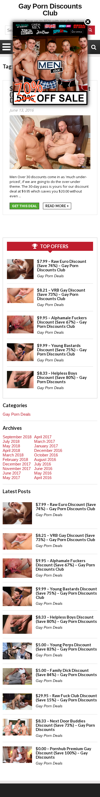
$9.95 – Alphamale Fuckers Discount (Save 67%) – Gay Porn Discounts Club (62, 322)
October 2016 (46, 455)
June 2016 (43, 468)
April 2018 (11, 450)
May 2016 (42, 473)
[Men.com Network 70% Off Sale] (50, 22)
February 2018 (15, 459)
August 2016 (45, 459)
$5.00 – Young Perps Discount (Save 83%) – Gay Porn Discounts (66, 646)
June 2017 (12, 473)
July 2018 (11, 441)
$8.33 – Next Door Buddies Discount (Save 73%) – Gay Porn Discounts (65, 725)
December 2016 (48, 450)
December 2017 (17, 464)
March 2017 (44, 441)
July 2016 (42, 464)
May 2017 (11, 477)
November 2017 (17, 468)
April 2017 (42, 437)
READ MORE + (57, 206)
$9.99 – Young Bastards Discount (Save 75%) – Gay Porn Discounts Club (62, 349)
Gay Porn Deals (50, 276)
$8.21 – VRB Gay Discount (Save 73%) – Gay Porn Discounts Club (61, 294)
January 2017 (46, 446)
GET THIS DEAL (24, 206)
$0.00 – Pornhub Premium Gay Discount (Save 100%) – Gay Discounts (63, 752)
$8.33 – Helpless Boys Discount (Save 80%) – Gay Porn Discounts (62, 377)
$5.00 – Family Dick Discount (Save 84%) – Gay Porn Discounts (66, 672)
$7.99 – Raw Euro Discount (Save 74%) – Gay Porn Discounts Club (61, 265)
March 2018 (13, 455)
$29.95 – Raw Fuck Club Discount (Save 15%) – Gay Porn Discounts (66, 697)
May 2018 (11, 446)
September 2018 (17, 437)
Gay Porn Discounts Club (50, 9)
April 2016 (42, 477)
